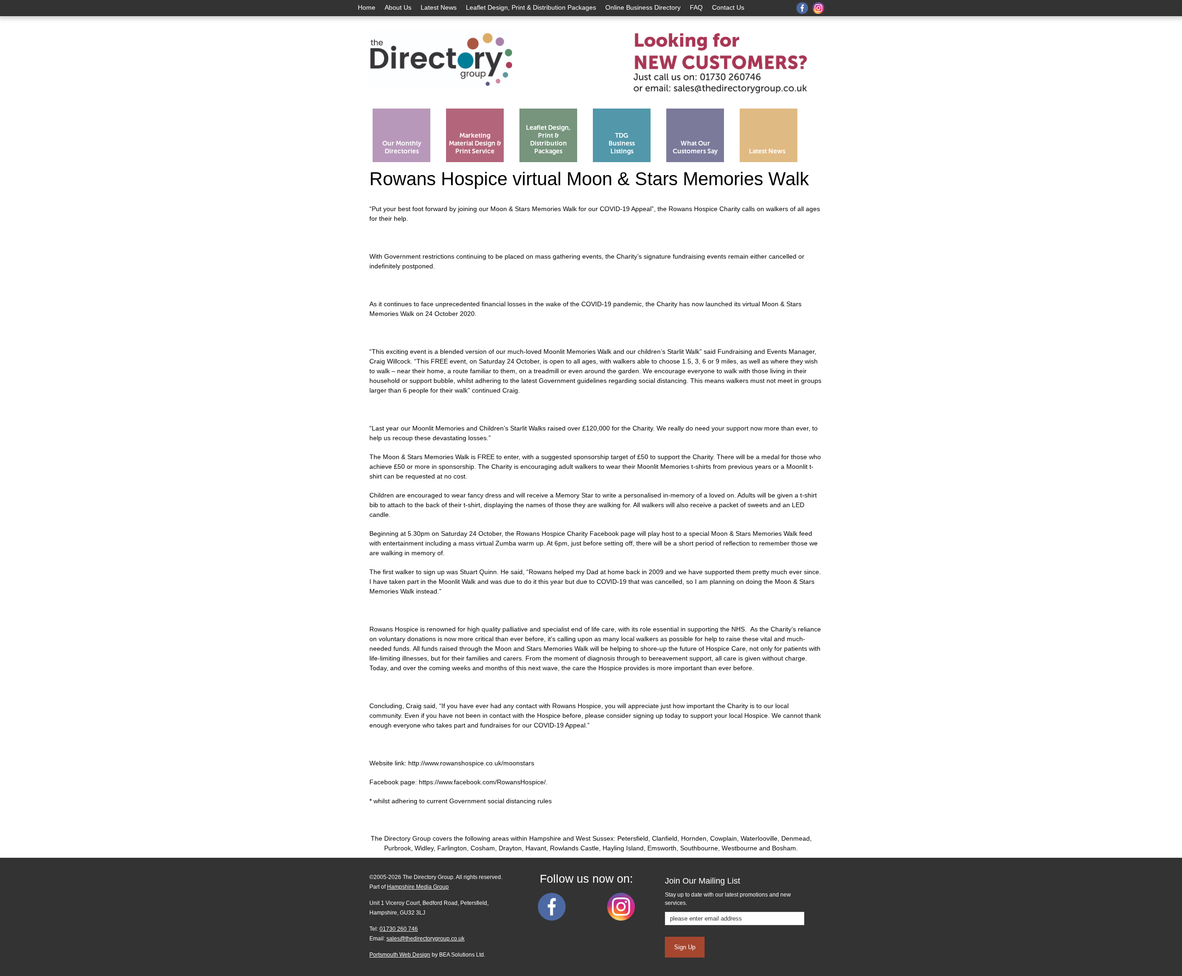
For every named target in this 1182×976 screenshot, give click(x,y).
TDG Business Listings (622, 143)
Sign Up (684, 947)
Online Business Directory (643, 7)
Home (366, 7)
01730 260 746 (399, 929)
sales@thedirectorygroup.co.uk (425, 938)
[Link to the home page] (441, 100)
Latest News (439, 7)
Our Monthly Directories (401, 147)
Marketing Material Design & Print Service (475, 143)
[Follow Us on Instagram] (621, 918)
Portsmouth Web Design (399, 955)
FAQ (696, 7)
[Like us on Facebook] (552, 918)
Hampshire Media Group (418, 887)
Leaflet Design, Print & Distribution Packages (531, 7)
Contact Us (728, 7)
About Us (398, 7)
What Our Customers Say (695, 147)
